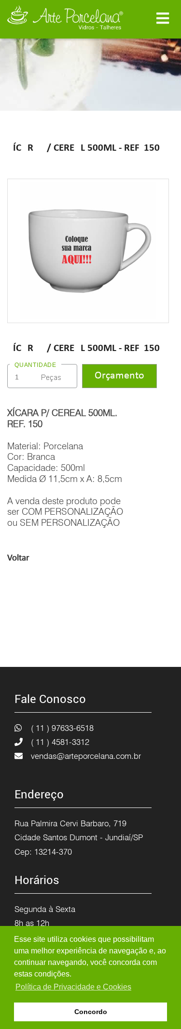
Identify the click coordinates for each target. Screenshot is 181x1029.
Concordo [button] (90, 1012)
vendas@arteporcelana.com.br (86, 756)
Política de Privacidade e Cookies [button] (73, 987)
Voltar (18, 558)
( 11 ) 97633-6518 (62, 728)
